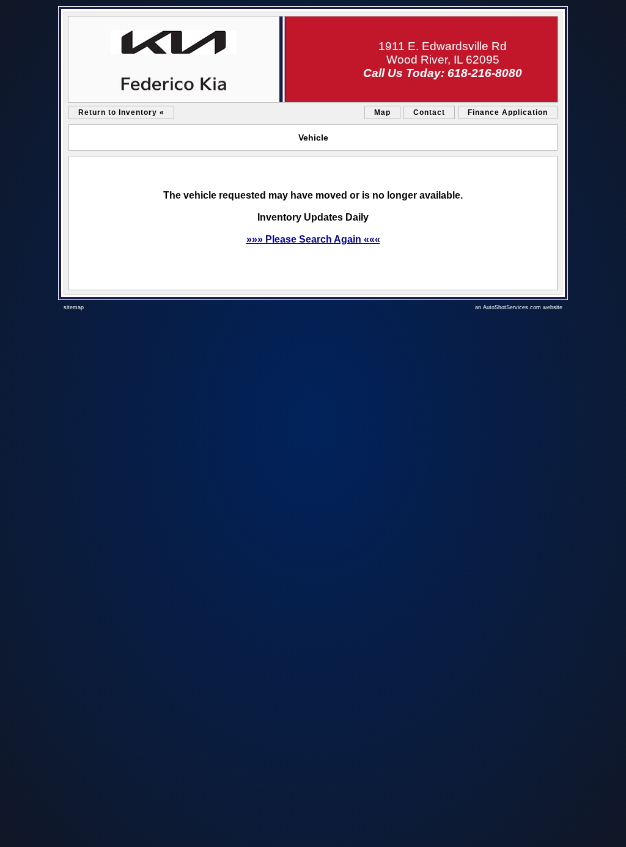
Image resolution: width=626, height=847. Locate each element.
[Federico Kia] (313, 59)
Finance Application (508, 112)
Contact (429, 112)
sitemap (74, 307)
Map (382, 112)
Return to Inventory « (121, 112)
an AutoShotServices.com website (518, 307)
